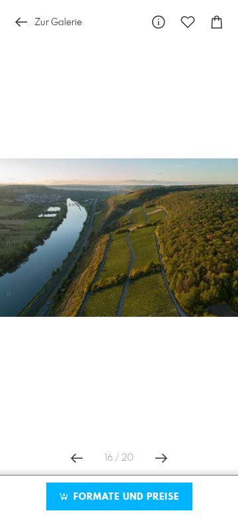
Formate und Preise (124, 497)
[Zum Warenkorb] (217, 22)
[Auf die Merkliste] (188, 22)
